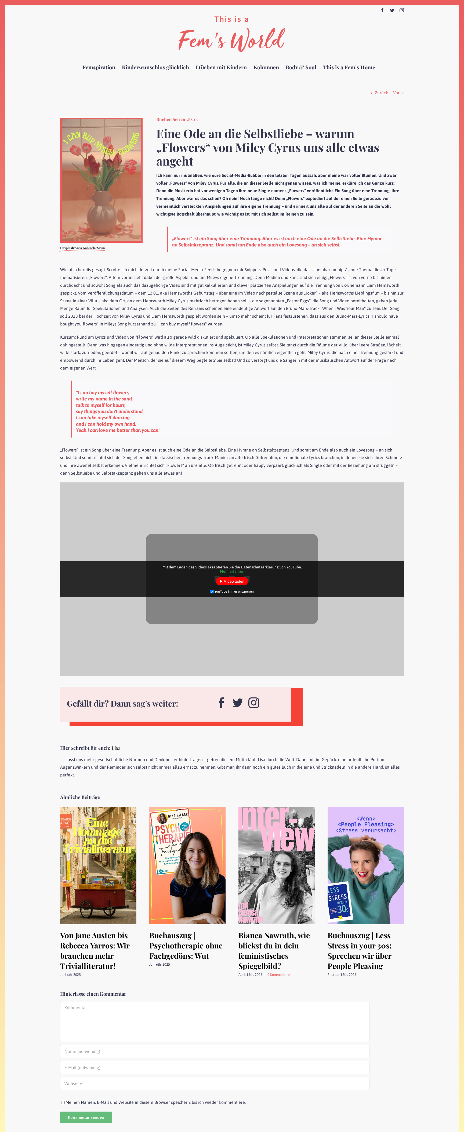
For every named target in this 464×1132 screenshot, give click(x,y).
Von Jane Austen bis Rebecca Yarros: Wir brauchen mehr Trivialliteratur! (94, 950)
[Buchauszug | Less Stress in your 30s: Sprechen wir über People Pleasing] (366, 809)
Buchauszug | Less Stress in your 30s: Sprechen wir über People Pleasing (360, 950)
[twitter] (237, 700)
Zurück (381, 92)
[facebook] (221, 700)
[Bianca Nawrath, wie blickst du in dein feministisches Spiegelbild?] (276, 809)
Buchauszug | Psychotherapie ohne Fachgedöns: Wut (186, 945)
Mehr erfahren (232, 571)
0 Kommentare (278, 975)
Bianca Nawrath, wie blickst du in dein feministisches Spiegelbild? (274, 950)
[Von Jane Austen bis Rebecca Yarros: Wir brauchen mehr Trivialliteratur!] (98, 809)
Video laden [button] (234, 581)
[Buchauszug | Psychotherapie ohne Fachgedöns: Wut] (187, 809)
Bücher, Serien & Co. (177, 119)
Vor (396, 92)
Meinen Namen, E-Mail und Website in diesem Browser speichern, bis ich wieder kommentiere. (156, 1102)
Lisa (116, 748)
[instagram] (253, 700)
